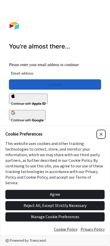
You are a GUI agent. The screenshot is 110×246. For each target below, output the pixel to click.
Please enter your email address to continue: (44, 65)
